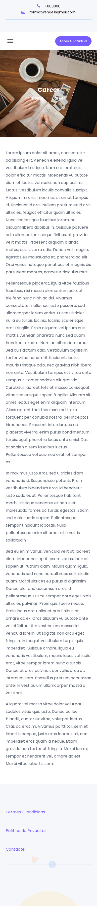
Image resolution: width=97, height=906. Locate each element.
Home (38, 98)
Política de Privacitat (26, 831)
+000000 (52, 6)
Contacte (15, 849)
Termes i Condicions (25, 812)
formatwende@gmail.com (52, 12)
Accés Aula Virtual (73, 41)
